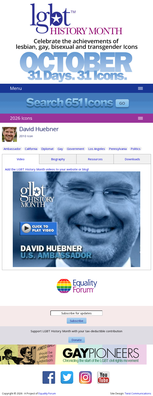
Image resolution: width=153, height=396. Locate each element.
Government (75, 149)
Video (21, 159)
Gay (60, 149)
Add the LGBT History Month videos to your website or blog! (47, 169)
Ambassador (12, 149)
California (31, 149)
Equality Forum (47, 393)
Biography (58, 159)
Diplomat (47, 149)
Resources (95, 159)
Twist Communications (138, 393)
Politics (135, 149)
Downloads (132, 159)
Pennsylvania (118, 149)
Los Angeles (96, 149)
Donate (77, 340)
